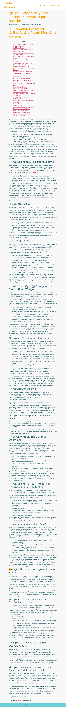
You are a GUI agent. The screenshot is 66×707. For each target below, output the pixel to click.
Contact (59, 5)
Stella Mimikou (9, 5)
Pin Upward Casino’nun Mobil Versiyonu (23, 53)
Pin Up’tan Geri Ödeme (19, 54)
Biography (52, 5)
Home (39, 5)
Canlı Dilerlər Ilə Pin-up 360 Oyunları (22, 98)
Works (45, 5)
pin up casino (34, 172)
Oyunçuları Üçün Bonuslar (20, 87)
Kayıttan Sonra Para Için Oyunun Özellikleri (24, 107)
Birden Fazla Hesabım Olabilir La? (22, 66)
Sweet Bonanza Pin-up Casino (21, 97)
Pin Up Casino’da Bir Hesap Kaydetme (23, 44)
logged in (18, 700)
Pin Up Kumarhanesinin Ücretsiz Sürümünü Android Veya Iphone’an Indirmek (22, 80)
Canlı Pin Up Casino (18, 48)
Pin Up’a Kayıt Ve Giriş (19, 115)
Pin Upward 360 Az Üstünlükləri (21, 88)
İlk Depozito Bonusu (18, 46)
